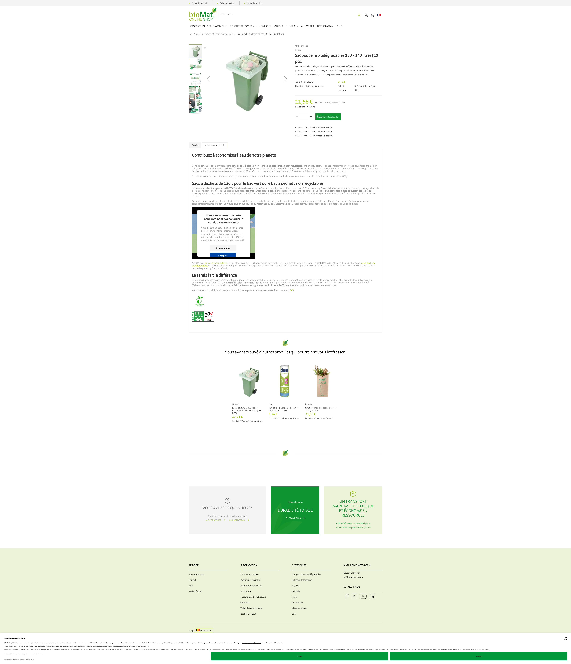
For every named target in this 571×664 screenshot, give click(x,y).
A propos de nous (196, 574)
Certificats (245, 602)
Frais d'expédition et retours (253, 597)
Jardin (294, 597)
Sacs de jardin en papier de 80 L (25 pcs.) (320, 409)
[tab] (195, 145)
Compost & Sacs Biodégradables (218, 34)
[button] (379, 15)
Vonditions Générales (250, 580)
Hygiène (295, 585)
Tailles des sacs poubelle (251, 608)
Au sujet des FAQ (237, 520)
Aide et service (213, 520)
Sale (294, 614)
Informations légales (249, 574)
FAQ (292, 290)
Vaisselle (296, 591)
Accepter (222, 255)
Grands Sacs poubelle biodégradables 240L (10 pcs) (246, 411)
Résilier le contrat (248, 614)
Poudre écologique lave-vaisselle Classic (283, 409)
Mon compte (366, 15)
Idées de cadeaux (299, 608)
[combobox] (287, 14)
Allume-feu (297, 602)
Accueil (197, 34)
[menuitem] (208, 26)
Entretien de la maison (302, 580)
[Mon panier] (372, 15)
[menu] (266, 26)
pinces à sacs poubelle (216, 263)
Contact (192, 580)
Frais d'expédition (338, 103)
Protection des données (250, 585)
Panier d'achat (195, 591)
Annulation (245, 591)
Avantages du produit (215, 145)
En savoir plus (222, 248)
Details (195, 145)
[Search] (359, 15)
